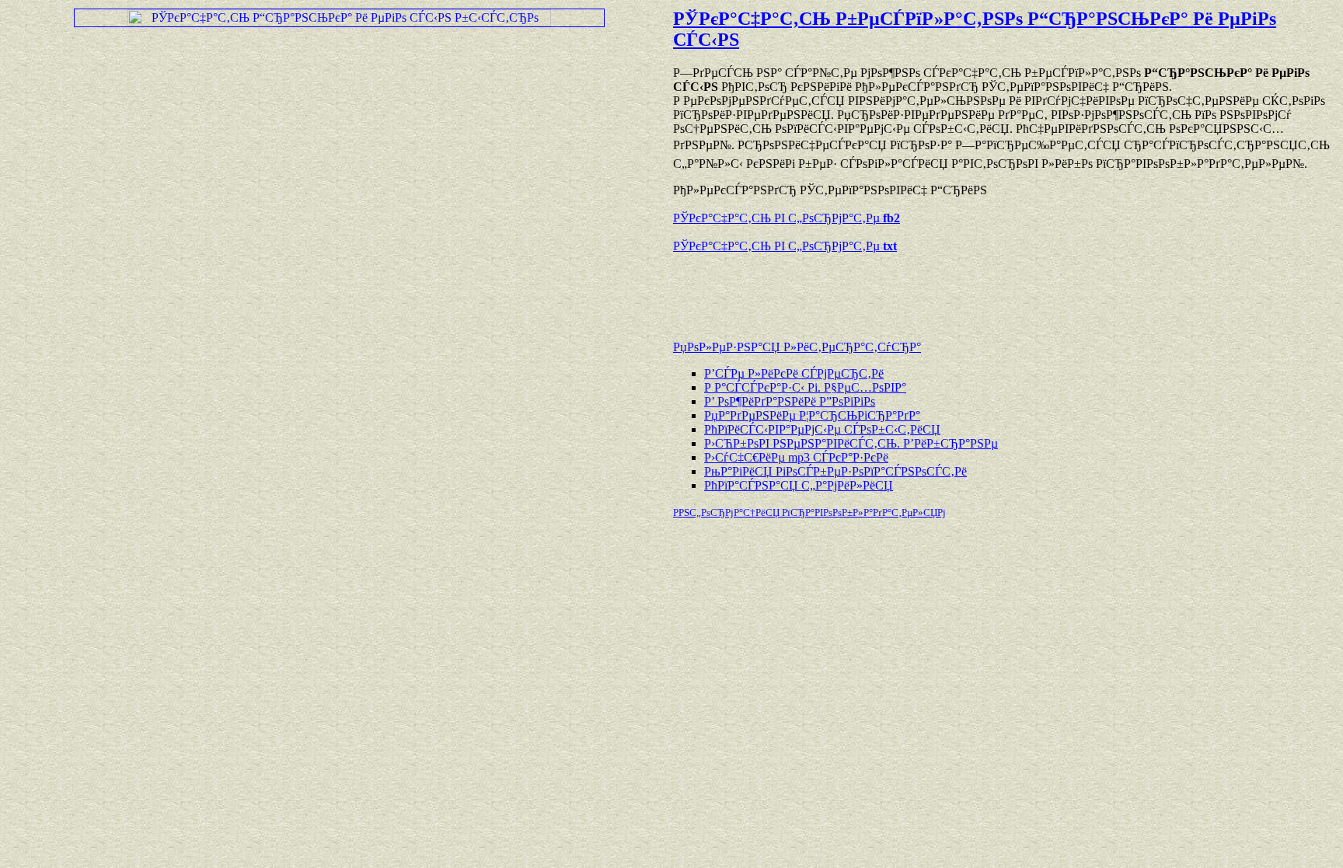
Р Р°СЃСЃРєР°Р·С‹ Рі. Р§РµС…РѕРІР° (805, 387)
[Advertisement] (855, 289)
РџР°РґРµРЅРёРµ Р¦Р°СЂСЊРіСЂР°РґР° (812, 415)
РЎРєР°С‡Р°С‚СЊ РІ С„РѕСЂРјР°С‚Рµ (786, 218)
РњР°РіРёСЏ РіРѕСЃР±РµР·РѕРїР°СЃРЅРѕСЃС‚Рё (835, 471)
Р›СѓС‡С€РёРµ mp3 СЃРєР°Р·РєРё (796, 457)
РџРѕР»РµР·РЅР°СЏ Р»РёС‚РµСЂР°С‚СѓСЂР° (797, 347)
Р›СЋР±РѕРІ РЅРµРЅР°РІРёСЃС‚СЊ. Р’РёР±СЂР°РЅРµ (851, 443)
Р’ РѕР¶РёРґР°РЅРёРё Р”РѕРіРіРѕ (789, 401)
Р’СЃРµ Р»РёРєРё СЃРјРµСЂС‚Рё (794, 373)
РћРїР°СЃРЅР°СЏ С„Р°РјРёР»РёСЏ (798, 485)
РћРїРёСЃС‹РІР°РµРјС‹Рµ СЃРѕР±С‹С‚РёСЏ (822, 429)
